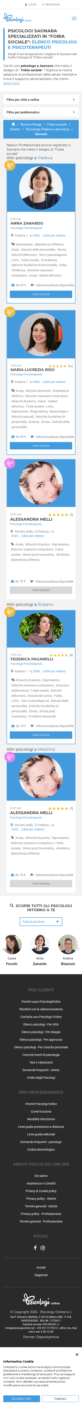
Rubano (45, 604)
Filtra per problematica (23, 112)
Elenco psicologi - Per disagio (41, 1032)
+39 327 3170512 (47, 1328)
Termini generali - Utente (41, 1206)
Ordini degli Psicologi (41, 1077)
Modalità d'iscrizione (41, 1119)
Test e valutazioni (41, 1062)
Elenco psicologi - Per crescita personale (41, 1047)
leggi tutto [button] (11, 83)
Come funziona (41, 1111)
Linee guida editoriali (41, 1134)
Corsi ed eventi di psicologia (41, 1055)
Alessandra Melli (41, 810)
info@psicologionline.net (20, 1328)
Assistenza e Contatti (41, 1183)
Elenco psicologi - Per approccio (41, 1039)
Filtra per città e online (23, 100)
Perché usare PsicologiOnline (41, 1001)
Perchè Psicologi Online (41, 1104)
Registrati (52, 4)
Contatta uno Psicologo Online (41, 1017)
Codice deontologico (41, 1149)
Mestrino (46, 749)
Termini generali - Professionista (41, 1221)
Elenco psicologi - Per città (41, 1024)
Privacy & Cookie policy (41, 1191)
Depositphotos (47, 1337)
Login (32, 4)
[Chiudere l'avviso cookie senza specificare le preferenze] (77, 1354)
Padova (45, 158)
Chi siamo (41, 1176)
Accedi (41, 1267)
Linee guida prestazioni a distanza (41, 1126)
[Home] (13, 124)
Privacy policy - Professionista (41, 1214)
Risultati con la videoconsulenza (41, 1009)
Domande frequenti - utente (41, 1070)
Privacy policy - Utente (41, 1198)
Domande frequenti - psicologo (41, 1142)
